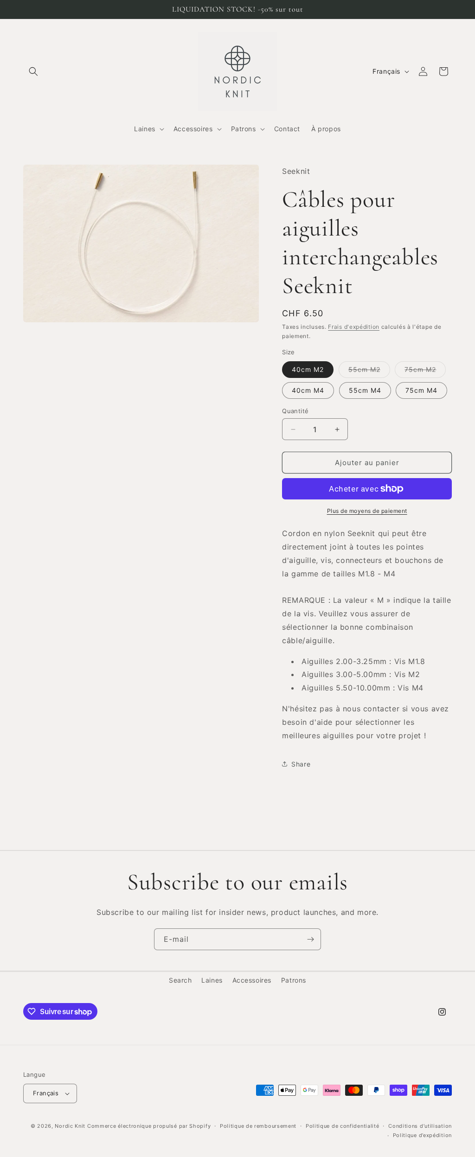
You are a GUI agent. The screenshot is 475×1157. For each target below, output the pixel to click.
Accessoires (252, 980)
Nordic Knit (70, 1126)
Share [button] (300, 764)
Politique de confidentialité (342, 1126)
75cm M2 (425, 371)
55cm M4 (365, 390)
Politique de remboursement (258, 1126)
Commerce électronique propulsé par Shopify (149, 1126)
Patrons (293, 980)
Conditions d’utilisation (420, 1126)
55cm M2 (369, 371)
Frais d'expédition (353, 326)
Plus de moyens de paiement (367, 510)
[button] (33, 71)
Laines (212, 980)
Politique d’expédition (422, 1135)
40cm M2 (308, 369)
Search (180, 980)
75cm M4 (421, 390)
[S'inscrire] (310, 939)
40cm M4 (308, 390)
